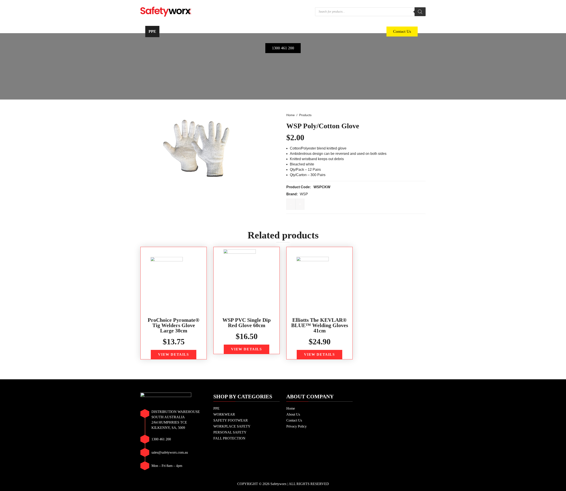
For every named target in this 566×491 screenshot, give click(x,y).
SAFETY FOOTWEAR (217, 31)
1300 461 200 (283, 48)
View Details (173, 354)
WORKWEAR (176, 31)
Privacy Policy (296, 426)
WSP (304, 194)
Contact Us (402, 31)
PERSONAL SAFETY (314, 31)
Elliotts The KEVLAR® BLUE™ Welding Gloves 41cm (319, 325)
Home (290, 408)
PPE (152, 31)
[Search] (420, 11)
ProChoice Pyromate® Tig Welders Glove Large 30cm (173, 325)
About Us (293, 414)
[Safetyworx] (165, 11)
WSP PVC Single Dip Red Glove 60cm (246, 322)
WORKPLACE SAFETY (266, 31)
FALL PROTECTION (360, 31)
